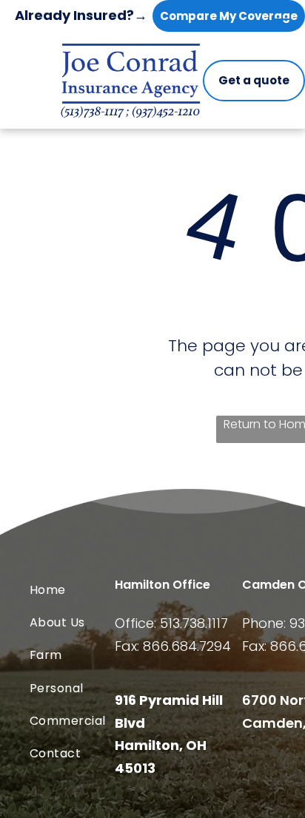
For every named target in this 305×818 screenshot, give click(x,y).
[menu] (283, 23)
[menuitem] (90, 589)
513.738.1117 (194, 623)
